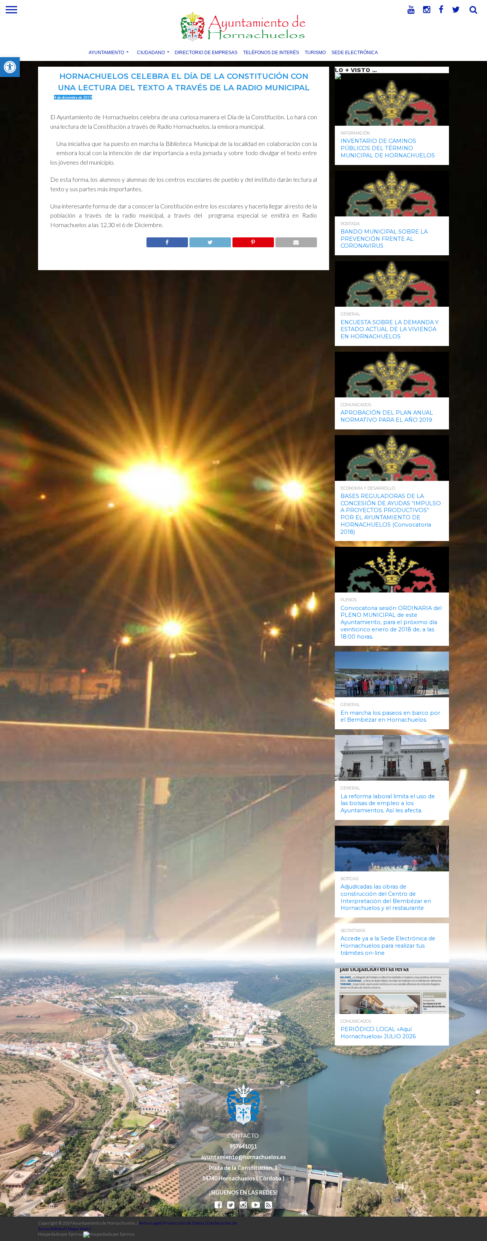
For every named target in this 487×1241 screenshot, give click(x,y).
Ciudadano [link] (151, 52)
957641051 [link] (243, 1146)
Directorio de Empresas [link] (206, 52)
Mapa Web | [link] (79, 1228)
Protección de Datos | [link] (185, 1222)
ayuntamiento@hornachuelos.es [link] (243, 1157)
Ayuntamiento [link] (106, 52)
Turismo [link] (315, 52)
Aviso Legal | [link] (151, 1222)
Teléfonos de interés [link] (271, 52)
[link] (10, 67)
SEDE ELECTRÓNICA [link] (354, 52)
